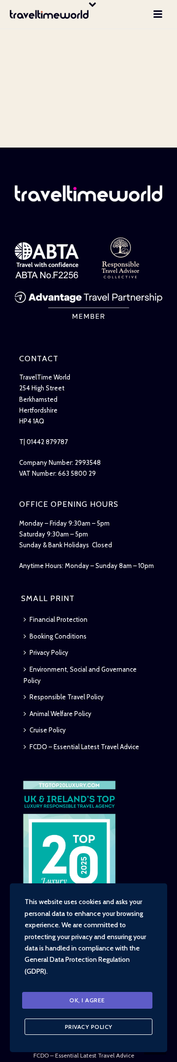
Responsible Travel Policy (67, 697)
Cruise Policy (48, 730)
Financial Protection (59, 619)
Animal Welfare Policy (60, 714)
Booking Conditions (58, 636)
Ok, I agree (87, 1000)
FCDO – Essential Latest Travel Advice (84, 747)
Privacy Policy (49, 652)
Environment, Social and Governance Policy (80, 674)
